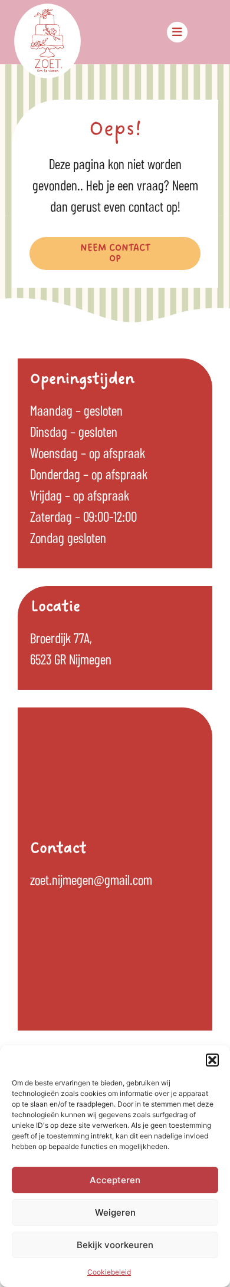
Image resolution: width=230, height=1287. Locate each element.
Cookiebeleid (109, 1272)
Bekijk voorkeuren (115, 1244)
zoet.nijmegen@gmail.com (91, 879)
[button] (212, 1060)
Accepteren (115, 1180)
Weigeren (115, 1212)
